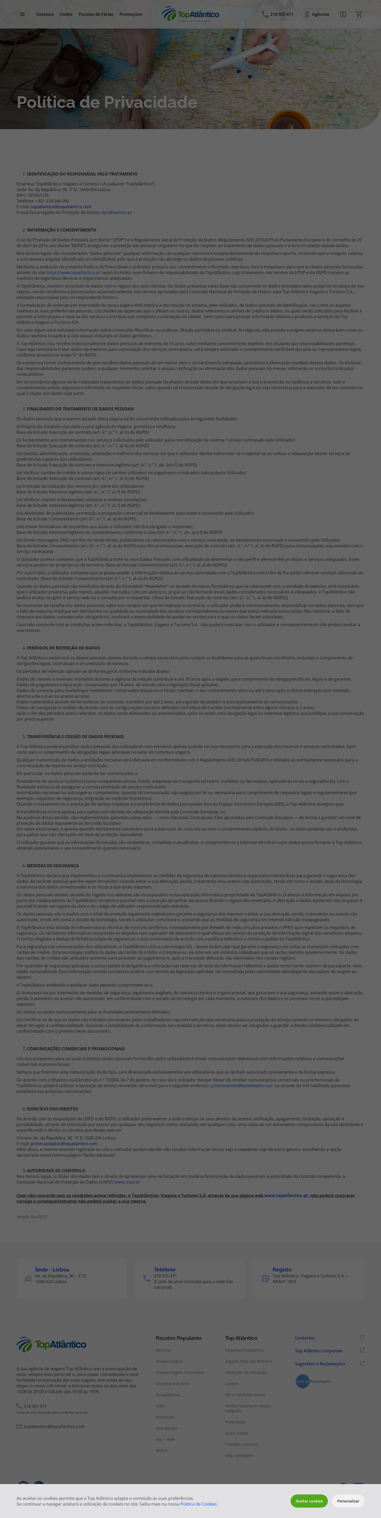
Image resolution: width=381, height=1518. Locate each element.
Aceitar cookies (309, 1501)
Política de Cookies (198, 1504)
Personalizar (348, 1501)
